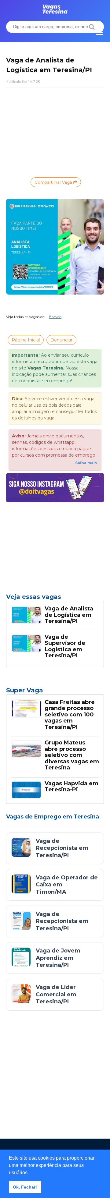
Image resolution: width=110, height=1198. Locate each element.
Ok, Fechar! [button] (25, 1187)
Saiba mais (86, 463)
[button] (31, 1173)
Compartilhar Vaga (54, 182)
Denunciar (61, 340)
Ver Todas (55, 692)
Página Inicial (26, 340)
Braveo (55, 316)
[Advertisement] (55, 132)
